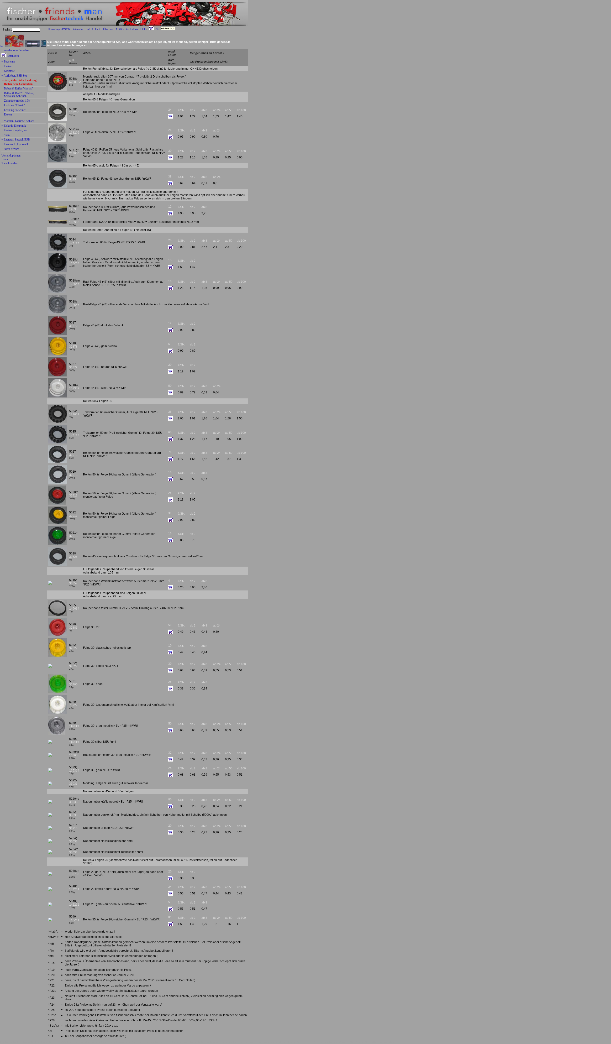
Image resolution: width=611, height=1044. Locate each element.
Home (4, 159)
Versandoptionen (11, 155)
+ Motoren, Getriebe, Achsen (17, 121)
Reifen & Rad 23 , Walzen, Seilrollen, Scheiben (19, 95)
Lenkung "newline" (15, 110)
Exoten (8, 114)
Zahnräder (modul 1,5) (17, 100)
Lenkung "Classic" (14, 105)
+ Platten (6, 66)
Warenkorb (12, 55)
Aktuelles (78, 29)
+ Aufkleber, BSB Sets (14, 75)
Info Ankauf (93, 29)
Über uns (108, 29)
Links (143, 29)
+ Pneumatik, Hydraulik (15, 144)
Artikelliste (132, 29)
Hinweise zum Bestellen (15, 50)
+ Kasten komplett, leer (14, 130)
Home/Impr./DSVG (59, 29)
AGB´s (120, 29)
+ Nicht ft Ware (10, 149)
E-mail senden (9, 163)
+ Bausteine (8, 61)
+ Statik (5, 135)
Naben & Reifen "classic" (18, 88)
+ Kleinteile (8, 71)
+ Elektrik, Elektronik (13, 126)
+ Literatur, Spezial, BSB (15, 139)
